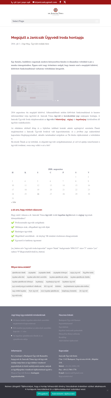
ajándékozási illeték (18, 272)
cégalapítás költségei (60, 272)
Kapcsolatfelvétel (66, 376)
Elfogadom (43, 394)
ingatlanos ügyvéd (68, 281)
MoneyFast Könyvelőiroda (69, 333)
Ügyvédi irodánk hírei (40, 43)
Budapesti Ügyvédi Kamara (69, 320)
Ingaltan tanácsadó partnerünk (71, 330)
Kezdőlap (62, 337)
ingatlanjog (81, 119)
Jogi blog (26, 43)
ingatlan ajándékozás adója (59, 277)
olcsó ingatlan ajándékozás (50, 291)
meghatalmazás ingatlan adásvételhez (76, 286)
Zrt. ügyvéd (83, 291)
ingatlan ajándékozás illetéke (80, 277)
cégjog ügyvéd (75, 272)
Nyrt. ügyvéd (33, 291)
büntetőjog (60, 119)
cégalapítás (32, 272)
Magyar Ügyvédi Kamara (21, 373)
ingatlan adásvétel (18, 277)
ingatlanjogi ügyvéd (53, 281)
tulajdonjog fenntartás (69, 291)
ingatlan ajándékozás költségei (22, 281)
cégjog (70, 119)
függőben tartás (88, 272)
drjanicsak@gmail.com (74, 373)
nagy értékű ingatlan (19, 291)
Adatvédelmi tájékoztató (68, 340)
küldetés (58, 286)
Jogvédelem (63, 327)
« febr (13, 202)
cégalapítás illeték (44, 272)
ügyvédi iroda (17, 295)
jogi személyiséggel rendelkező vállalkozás (26, 286)
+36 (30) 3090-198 (21, 2)
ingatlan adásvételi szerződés (37, 277)
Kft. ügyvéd (48, 286)
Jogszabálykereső (66, 323)
